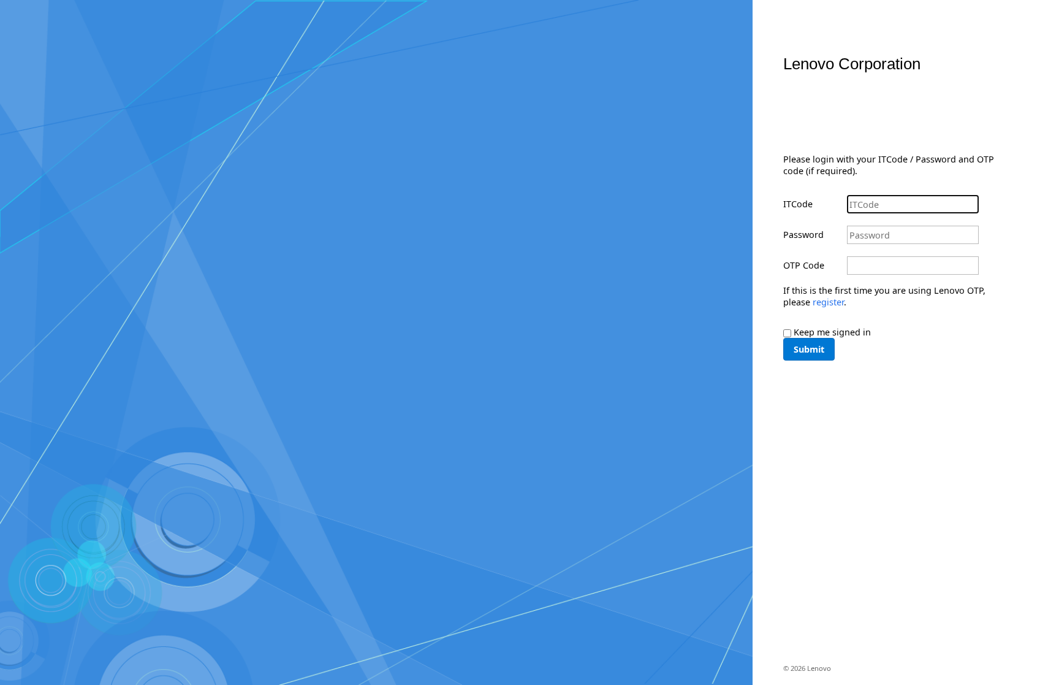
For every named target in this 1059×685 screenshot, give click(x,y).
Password (803, 234)
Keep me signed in (832, 332)
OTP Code (803, 265)
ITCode (798, 204)
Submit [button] (809, 349)
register (828, 302)
